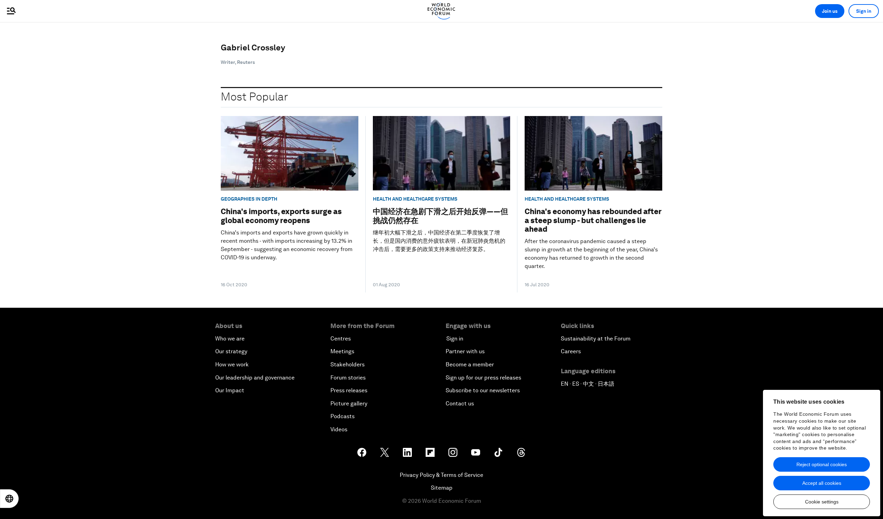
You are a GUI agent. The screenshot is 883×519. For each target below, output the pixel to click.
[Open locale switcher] (9, 499)
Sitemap (442, 487)
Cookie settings (822, 501)
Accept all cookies (821, 483)
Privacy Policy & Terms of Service (441, 475)
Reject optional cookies (821, 464)
